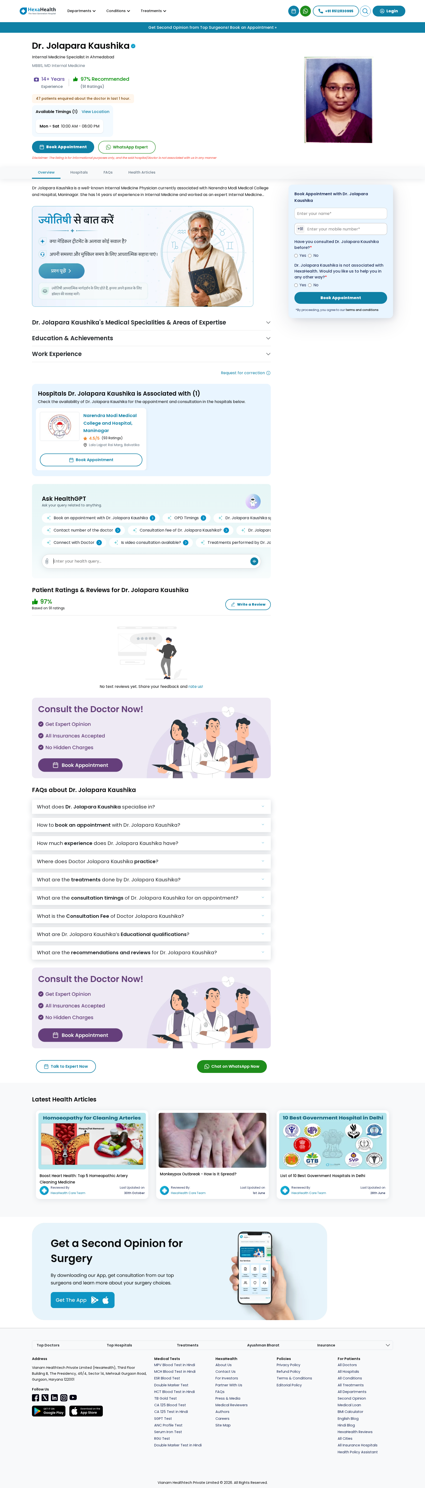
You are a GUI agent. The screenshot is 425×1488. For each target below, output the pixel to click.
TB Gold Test (165, 1398)
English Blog (348, 1418)
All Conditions (350, 1378)
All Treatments (351, 1385)
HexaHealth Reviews (355, 1431)
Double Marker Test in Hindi (178, 1445)
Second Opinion (352, 1398)
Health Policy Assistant (358, 1452)
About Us (223, 1364)
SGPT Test (163, 1418)
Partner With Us (228, 1385)
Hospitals (79, 172)
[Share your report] (47, 561)
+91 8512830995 (339, 11)
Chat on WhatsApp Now (235, 1066)
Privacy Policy (288, 1364)
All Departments (352, 1391)
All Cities (345, 1438)
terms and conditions (362, 310)
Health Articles (141, 172)
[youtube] (73, 1397)
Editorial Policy (289, 1385)
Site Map (223, 1425)
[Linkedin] (54, 1397)
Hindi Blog (346, 1425)
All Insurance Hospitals (358, 1445)
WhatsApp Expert (130, 147)
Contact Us (225, 1371)
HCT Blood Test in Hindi (174, 1391)
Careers (222, 1418)
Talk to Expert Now (69, 1066)
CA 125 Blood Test (170, 1405)
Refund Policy (288, 1371)
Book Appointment (94, 460)
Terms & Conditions (294, 1378)
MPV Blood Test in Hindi (174, 1364)
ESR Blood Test (167, 1378)
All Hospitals (348, 1371)
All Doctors (347, 1364)
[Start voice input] (254, 561)
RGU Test (162, 1438)
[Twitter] (45, 1397)
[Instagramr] (63, 1397)
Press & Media (227, 1398)
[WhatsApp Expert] (305, 11)
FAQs (108, 172)
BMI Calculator (350, 1411)
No (316, 256)
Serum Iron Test (168, 1431)
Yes (303, 256)
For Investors (226, 1378)
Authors (222, 1411)
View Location (95, 111)
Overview (46, 172)
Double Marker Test (171, 1385)
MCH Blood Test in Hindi (175, 1371)
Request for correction (243, 373)
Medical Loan (349, 1405)
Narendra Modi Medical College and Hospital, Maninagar (110, 423)
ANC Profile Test (168, 1425)
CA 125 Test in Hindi (171, 1411)
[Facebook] (35, 1397)
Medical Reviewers (231, 1405)
